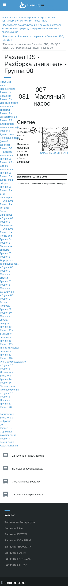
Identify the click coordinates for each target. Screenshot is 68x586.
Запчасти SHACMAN (18, 546)
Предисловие (7, 89)
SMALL (44, 153)
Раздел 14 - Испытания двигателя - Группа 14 (6, 374)
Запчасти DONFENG (18, 540)
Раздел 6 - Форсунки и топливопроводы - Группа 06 (9, 262)
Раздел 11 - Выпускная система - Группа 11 (6, 335)
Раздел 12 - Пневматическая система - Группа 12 (9, 349)
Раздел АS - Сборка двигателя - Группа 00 (7, 168)
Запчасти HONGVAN (18, 559)
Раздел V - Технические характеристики (9, 442)
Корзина (52, 6)
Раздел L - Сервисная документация (8, 432)
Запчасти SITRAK (16, 565)
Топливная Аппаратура (20, 522)
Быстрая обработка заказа (27, 468)
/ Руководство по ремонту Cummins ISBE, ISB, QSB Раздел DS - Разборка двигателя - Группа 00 (31, 46)
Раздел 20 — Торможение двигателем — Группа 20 (7, 416)
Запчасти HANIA (15, 553)
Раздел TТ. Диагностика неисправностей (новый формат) (9, 138)
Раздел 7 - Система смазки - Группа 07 (6, 276)
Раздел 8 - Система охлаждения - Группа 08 (7, 290)
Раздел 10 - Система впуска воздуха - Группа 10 (6, 319)
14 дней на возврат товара (27, 494)
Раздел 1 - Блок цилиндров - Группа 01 (6, 196)
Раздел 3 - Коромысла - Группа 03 (6, 225)
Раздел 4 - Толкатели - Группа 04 (6, 236)
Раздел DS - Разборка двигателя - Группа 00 (6, 154)
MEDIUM (55, 153)
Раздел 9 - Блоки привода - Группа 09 (6, 304)
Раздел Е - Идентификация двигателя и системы (9, 105)
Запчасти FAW (14, 528)
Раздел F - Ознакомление (8, 115)
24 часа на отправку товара (28, 455)
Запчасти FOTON (16, 534)
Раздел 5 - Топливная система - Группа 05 (6, 248)
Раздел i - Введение (5, 94)
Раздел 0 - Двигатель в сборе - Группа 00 (6, 182)
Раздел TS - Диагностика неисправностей (9, 124)
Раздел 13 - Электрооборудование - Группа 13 (13, 362)
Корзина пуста (56, 9)
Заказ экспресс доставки (26, 481)
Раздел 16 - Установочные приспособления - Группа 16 (9, 388)
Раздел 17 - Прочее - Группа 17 (6, 400)
